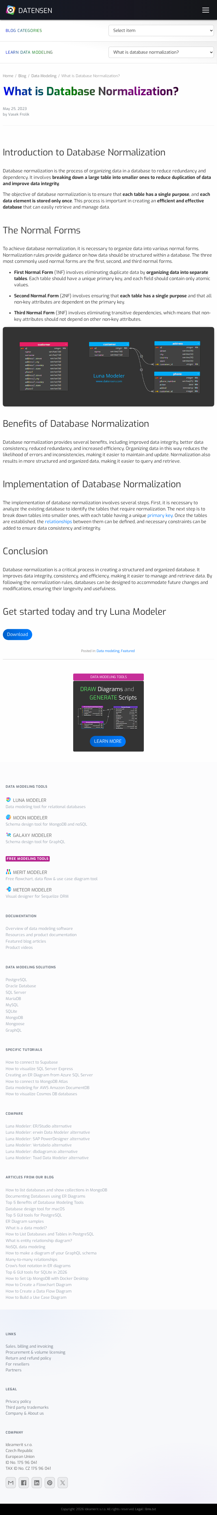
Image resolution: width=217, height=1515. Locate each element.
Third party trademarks (27, 1407)
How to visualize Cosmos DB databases (41, 1094)
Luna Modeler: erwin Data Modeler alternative (48, 1132)
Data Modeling (44, 75)
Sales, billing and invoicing (29, 1346)
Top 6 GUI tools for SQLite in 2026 (36, 1272)
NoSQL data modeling (25, 1247)
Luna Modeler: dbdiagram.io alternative (42, 1151)
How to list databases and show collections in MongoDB (56, 1190)
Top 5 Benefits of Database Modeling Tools (45, 1202)
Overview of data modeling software (39, 928)
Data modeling (108, 651)
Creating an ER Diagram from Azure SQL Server (49, 1075)
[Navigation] (205, 10)
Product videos (19, 947)
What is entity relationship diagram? (39, 1240)
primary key (160, 515)
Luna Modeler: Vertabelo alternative (39, 1145)
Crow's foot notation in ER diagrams (38, 1266)
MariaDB (13, 998)
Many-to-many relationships (31, 1259)
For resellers (17, 1364)
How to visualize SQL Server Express (39, 1069)
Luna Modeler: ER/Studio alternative (39, 1126)
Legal (139, 1509)
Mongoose (15, 1024)
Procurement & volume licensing (35, 1352)
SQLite (11, 1011)
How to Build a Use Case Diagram (36, 1297)
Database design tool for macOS (35, 1209)
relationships (58, 522)
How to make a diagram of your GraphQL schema (51, 1253)
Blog (22, 75)
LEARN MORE (107, 741)
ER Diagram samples (25, 1221)
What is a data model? (26, 1228)
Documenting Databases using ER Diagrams (45, 1196)
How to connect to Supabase (32, 1062)
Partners (13, 1370)
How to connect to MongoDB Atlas (37, 1081)
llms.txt (150, 1509)
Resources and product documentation (41, 935)
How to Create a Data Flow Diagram (38, 1291)
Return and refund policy (28, 1358)
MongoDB (14, 1017)
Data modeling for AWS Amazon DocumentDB (47, 1087)
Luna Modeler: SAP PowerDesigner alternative (48, 1139)
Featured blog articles (26, 941)
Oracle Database (21, 986)
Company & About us (25, 1413)
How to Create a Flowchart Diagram (38, 1284)
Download (17, 634)
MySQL (12, 1005)
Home (8, 75)
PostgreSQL (16, 979)
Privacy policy (18, 1401)
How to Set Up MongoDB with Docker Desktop (47, 1278)
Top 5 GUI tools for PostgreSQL (34, 1215)
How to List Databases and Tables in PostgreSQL (50, 1234)
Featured (128, 651)
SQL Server (16, 992)
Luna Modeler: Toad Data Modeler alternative (47, 1158)
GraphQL (13, 1030)
